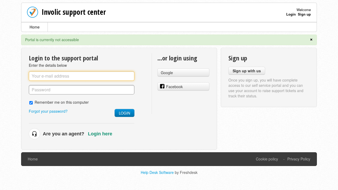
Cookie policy (267, 159)
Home (35, 27)
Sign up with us (247, 70)
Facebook (174, 86)
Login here (100, 133)
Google (167, 72)
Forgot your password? (48, 111)
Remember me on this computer (62, 101)
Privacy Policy (298, 159)
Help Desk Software (158, 172)
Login (124, 113)
